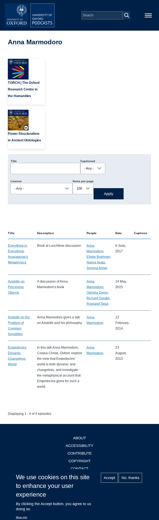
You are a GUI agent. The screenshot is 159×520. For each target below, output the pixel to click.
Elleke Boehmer (98, 257)
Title (14, 161)
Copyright (80, 461)
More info (21, 517)
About (79, 438)
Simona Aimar (97, 268)
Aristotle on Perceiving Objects (16, 287)
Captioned (87, 161)
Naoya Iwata (96, 262)
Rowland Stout (97, 304)
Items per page (83, 181)
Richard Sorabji (98, 298)
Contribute (79, 453)
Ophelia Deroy (97, 292)
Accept (109, 478)
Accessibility (79, 446)
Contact (79, 469)
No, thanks (130, 478)
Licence (16, 181)
